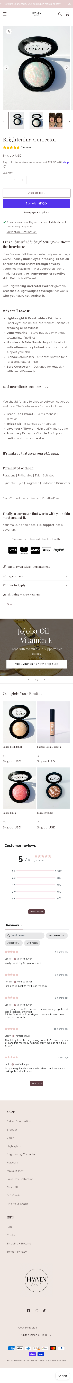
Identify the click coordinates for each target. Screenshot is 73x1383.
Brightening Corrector (21, 1154)
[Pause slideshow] (69, 679)
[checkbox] (32, 943)
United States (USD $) (34, 1335)
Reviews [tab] (14, 925)
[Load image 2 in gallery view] (36, 120)
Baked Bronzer (45, 812)
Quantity (8, 172)
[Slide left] (6, 67)
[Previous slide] (28, 679)
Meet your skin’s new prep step (37, 663)
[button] (5, 14)
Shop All (12, 1187)
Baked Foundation (13, 746)
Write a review (36, 911)
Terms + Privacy (17, 1251)
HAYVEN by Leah (21, 1360)
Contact (12, 1235)
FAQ (9, 1227)
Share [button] (11, 604)
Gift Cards (13, 1195)
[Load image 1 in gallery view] (17, 120)
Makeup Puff (15, 1170)
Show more (36, 1083)
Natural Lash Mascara (49, 746)
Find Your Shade (17, 1203)
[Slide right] (67, 67)
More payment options (36, 212)
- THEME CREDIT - (38, 1360)
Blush (10, 1137)
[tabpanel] (37, 1010)
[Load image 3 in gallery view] (56, 120)
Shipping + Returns (19, 1243)
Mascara (12, 1162)
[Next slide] (44, 679)
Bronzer (12, 1129)
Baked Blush (9, 812)
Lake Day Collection (20, 1179)
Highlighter (14, 1146)
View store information (21, 231)
